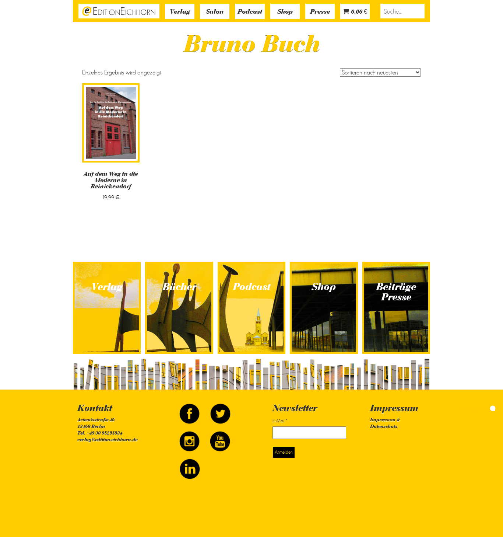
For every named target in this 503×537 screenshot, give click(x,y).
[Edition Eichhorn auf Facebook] (190, 410)
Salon (215, 12)
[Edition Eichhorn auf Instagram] (190, 437)
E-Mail (279, 420)
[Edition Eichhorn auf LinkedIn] (189, 465)
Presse (320, 12)
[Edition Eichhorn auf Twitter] (220, 410)
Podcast (250, 12)
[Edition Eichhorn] (119, 10)
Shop (285, 12)
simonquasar (477, 408)
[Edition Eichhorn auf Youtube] (220, 437)
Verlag (180, 12)
